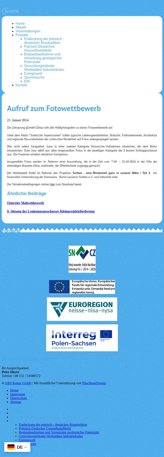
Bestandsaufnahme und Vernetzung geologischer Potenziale (43, 58)
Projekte (22, 35)
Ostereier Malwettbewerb (25, 203)
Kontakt (21, 85)
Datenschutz (18, 398)
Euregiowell (33, 73)
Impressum (17, 394)
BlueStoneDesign (94, 383)
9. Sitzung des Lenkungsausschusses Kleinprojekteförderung (51, 211)
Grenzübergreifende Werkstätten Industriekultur (44, 67)
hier (52, 184)
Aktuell (21, 27)
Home (20, 23)
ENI (27, 81)
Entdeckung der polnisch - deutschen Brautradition (44, 41)
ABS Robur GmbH (18, 383)
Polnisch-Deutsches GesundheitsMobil (39, 48)
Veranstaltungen (28, 31)
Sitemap (15, 402)
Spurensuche (34, 77)
